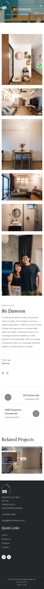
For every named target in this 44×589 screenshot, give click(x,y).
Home (8, 14)
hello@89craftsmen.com (13, 520)
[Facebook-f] (3, 373)
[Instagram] (7, 373)
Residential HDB (24, 14)
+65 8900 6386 (9, 514)
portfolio (14, 14)
